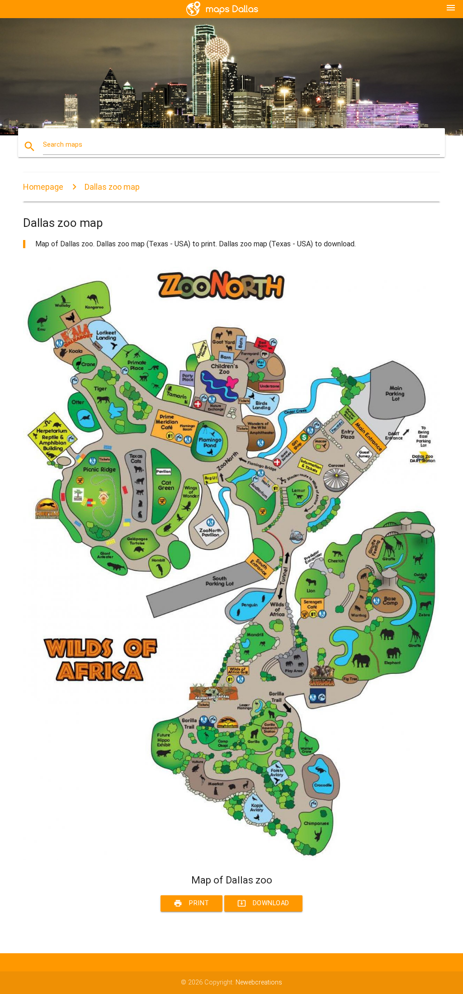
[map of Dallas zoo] (231, 858)
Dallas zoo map (112, 187)
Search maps (62, 145)
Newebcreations (259, 982)
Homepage (43, 187)
